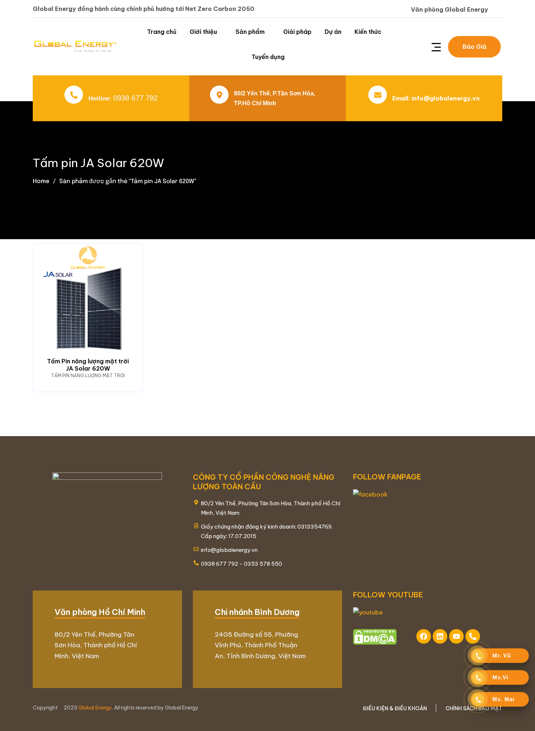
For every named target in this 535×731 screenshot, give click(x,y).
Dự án (333, 31)
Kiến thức (367, 31)
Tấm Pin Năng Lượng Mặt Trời (88, 375)
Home (41, 181)
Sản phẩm (250, 31)
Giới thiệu (203, 31)
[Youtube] (456, 636)
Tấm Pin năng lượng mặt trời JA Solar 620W (88, 364)
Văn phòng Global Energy (449, 9)
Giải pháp (297, 31)
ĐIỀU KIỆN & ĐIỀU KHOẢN (395, 708)
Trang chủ (162, 31)
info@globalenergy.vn (446, 98)
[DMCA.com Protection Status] (375, 636)
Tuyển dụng (268, 56)
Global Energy (95, 707)
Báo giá (474, 46)
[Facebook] (423, 636)
